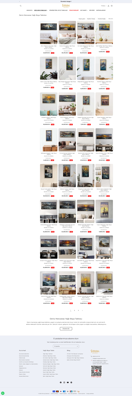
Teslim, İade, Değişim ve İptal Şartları (28, 364)
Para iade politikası (72, 393)
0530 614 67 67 (96, 356)
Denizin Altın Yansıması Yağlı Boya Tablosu (85, 154)
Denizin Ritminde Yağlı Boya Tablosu (48, 297)
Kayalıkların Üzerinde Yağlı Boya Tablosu (104, 261)
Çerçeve (21, 366)
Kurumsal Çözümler (24, 353)
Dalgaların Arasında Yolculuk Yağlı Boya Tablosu (67, 225)
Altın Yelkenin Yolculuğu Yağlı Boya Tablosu (49, 46)
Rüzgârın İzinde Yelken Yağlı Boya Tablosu (85, 189)
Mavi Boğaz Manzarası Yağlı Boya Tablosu (67, 82)
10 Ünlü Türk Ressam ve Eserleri (75, 353)
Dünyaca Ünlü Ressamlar (73, 355)
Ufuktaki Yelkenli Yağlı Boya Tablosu (48, 118)
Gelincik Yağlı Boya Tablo (49, 366)
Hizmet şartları (81, 393)
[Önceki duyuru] (19, 1)
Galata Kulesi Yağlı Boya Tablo (50, 359)
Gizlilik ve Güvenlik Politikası (26, 361)
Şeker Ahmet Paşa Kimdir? (73, 359)
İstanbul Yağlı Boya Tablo (49, 355)
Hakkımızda (22, 357)
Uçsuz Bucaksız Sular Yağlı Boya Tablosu (104, 154)
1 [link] (70, 310)
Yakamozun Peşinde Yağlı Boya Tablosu (104, 297)
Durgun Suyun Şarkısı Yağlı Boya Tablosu (48, 261)
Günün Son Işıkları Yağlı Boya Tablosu (67, 46)
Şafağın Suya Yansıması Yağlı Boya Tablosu (67, 261)
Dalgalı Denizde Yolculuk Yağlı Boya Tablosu (86, 118)
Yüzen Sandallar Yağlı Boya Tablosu (104, 118)
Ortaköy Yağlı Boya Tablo (49, 361)
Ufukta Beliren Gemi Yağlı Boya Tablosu (48, 225)
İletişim (21, 370)
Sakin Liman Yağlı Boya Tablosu (48, 81)
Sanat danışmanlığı (24, 355)
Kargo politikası (90, 393)
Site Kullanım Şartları (24, 359)
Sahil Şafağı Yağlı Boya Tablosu (104, 45)
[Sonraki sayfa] (82, 310)
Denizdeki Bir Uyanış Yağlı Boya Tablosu (85, 261)
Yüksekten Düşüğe (101, 18)
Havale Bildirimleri (24, 376)
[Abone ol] (77, 346)
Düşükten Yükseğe (91, 18)
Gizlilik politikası (54, 393)
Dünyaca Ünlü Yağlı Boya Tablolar (75, 357)
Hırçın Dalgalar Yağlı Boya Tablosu (67, 118)
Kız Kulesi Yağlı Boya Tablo (50, 357)
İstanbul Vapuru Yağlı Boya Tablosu (104, 82)
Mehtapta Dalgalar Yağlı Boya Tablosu (49, 154)
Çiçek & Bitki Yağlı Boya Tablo (50, 374)
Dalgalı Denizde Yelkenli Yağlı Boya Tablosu (85, 225)
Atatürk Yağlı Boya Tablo (49, 370)
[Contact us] (2, 393)
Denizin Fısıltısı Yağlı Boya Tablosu (67, 189)
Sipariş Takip (22, 374)
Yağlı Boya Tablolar (48, 353)
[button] (20, 5)
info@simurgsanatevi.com (99, 358)
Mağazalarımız (22, 368)
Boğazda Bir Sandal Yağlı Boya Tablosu (86, 82)
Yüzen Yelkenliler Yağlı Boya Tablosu (104, 225)
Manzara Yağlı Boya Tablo (49, 368)
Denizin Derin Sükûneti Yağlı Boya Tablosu (104, 189)
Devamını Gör (66, 328)
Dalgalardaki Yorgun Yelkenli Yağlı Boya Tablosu (67, 297)
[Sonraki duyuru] (112, 1)
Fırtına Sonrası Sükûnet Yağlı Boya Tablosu (67, 154)
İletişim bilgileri (63, 393)
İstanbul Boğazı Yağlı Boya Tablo (51, 364)
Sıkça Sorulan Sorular (24, 372)
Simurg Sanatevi (46, 393)
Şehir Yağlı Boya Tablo (48, 376)
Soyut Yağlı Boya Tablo (48, 372)
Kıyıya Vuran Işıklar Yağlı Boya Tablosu (49, 189)
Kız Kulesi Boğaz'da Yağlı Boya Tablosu (86, 46)
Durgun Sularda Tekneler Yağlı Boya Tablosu (86, 297)
